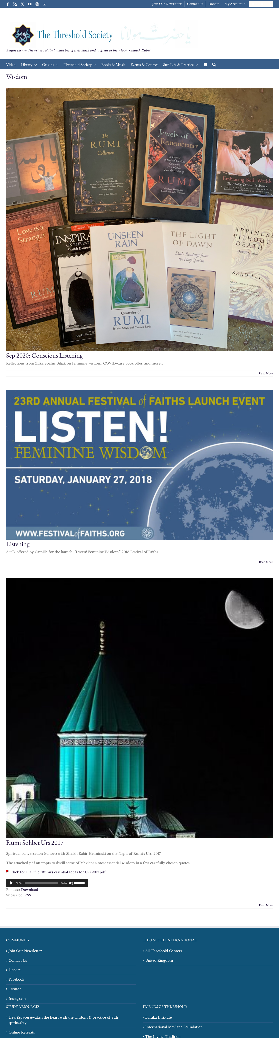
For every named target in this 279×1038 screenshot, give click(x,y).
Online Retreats (22, 1032)
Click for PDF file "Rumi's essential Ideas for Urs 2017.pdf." (58, 872)
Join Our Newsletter (25, 951)
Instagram (17, 999)
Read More (266, 373)
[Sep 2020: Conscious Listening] (139, 219)
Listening (18, 544)
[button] (214, 64)
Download (29, 890)
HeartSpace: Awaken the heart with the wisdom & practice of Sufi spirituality (63, 1020)
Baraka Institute (158, 1017)
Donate (15, 970)
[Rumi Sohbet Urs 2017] (139, 708)
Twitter (15, 989)
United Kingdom (159, 960)
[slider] (80, 882)
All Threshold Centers (163, 951)
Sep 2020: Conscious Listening (44, 355)
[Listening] (139, 465)
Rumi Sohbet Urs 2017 (35, 842)
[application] (47, 883)
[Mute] (71, 883)
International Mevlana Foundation (174, 1027)
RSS (27, 895)
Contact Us (18, 960)
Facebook (16, 979)
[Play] (11, 883)
